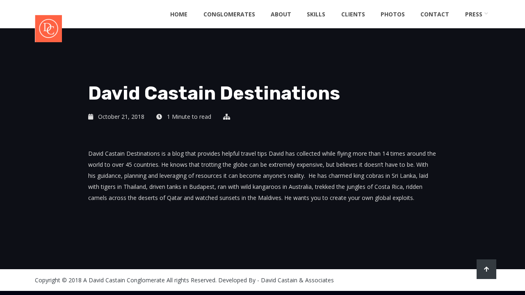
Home (178, 14)
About (281, 14)
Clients (353, 14)
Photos (393, 14)
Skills (316, 14)
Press (473, 14)
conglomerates (229, 14)
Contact (434, 14)
